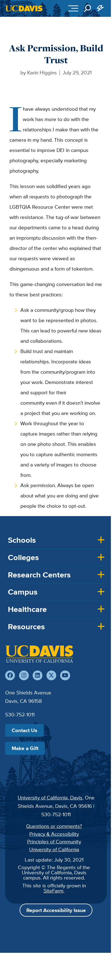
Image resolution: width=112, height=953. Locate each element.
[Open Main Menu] (73, 8)
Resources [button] (26, 626)
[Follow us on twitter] (51, 675)
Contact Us (24, 730)
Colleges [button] (23, 557)
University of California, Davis (50, 797)
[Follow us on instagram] (24, 675)
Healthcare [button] (27, 609)
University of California (54, 849)
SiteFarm (53, 890)
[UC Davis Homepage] (24, 8)
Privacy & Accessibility (54, 834)
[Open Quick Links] (100, 8)
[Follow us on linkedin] (37, 675)
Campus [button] (23, 592)
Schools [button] (22, 540)
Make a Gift (25, 748)
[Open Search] (87, 8)
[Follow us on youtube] (65, 675)
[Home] (39, 654)
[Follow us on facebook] (10, 675)
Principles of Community (54, 841)
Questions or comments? (54, 826)
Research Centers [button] (39, 574)
